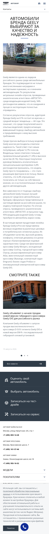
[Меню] (44, 3)
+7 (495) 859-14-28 (11, 435)
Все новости (12, 364)
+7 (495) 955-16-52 (11, 463)
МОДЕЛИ (8, 469)
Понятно (10, 528)
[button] (21, 355)
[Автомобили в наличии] (39, 3)
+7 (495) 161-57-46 (11, 449)
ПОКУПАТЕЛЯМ (11, 476)
